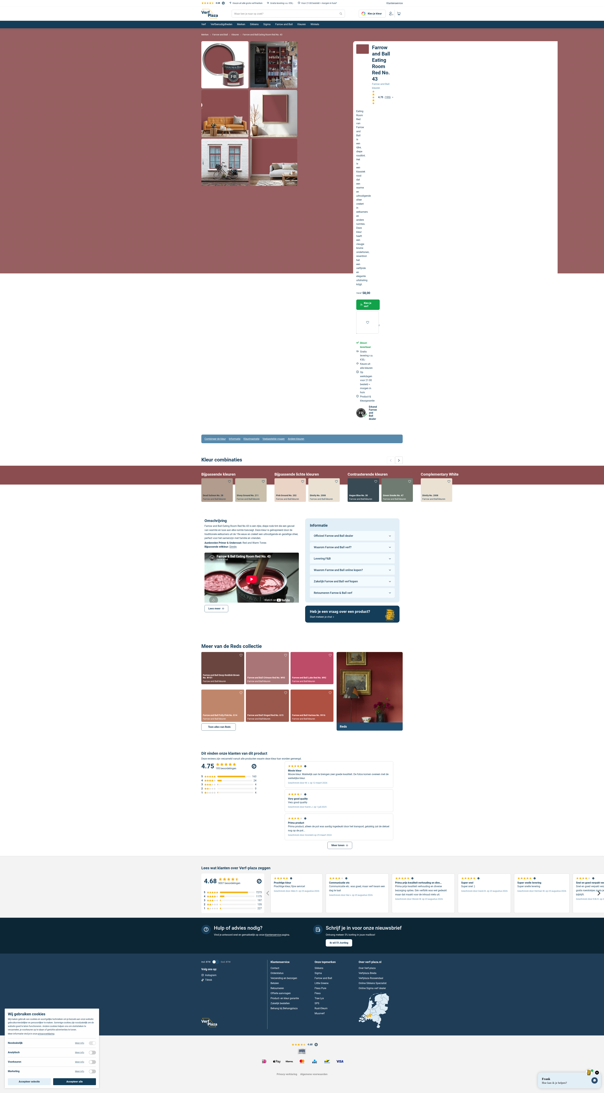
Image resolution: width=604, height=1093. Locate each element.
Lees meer (214, 608)
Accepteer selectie (29, 1081)
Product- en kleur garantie (285, 998)
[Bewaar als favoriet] (367, 322)
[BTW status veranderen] (215, 962)
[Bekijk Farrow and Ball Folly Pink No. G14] (222, 706)
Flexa (318, 993)
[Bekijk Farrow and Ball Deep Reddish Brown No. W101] (222, 668)
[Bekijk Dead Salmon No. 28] (217, 490)
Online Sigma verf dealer (372, 988)
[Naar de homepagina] (209, 13)
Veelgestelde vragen (274, 438)
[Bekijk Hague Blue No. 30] (363, 490)
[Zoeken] (341, 13)
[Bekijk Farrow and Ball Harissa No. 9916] (312, 706)
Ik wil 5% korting (339, 942)
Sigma (318, 972)
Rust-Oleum (321, 1008)
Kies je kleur (375, 13)
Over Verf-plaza (367, 967)
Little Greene (321, 983)
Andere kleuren (296, 438)
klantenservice (273, 934)
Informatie (234, 438)
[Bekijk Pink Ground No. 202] (290, 490)
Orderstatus (277, 972)
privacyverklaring (46, 1033)
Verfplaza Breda (367, 972)
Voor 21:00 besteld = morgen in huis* (319, 3)
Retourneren (277, 988)
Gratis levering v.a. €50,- (282, 3)
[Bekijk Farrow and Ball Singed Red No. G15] (267, 706)
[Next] (598, 893)
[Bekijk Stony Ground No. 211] (251, 490)
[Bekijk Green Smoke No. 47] (397, 490)
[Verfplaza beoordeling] (233, 881)
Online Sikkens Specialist (372, 983)
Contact (275, 967)
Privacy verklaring (287, 1074)
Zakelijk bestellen (280, 1003)
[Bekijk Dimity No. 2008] (324, 490)
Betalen (275, 983)
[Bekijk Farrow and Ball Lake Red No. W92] (312, 668)
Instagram (210, 975)
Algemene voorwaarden (313, 1074)
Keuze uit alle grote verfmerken (248, 3)
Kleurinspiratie (251, 438)
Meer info (79, 1043)
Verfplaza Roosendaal (371, 977)
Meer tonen (337, 845)
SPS (317, 1003)
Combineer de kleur (215, 438)
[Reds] (370, 691)
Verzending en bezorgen (284, 977)
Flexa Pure (320, 988)
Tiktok (208, 979)
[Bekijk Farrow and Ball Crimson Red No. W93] (267, 668)
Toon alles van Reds (219, 726)
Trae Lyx (319, 998)
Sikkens (319, 967)
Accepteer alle (74, 1081)
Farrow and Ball (323, 977)
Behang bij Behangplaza (284, 1008)
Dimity (233, 546)
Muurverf (320, 1013)
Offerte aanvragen (281, 993)
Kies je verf (367, 305)
